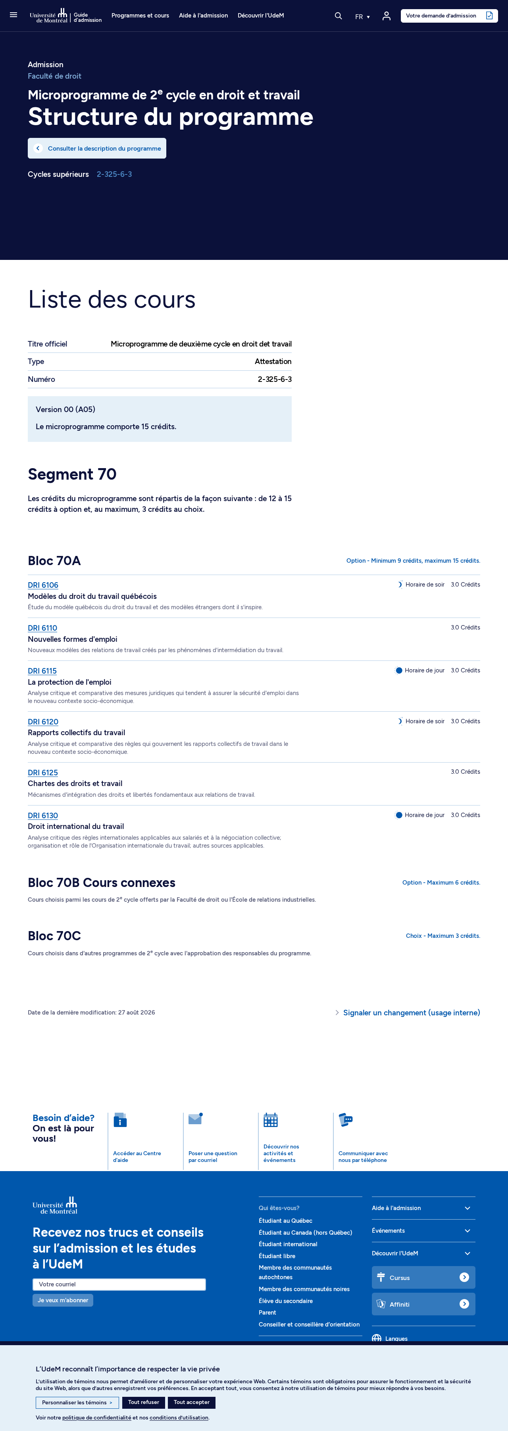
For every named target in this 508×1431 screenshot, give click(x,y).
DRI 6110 (42, 628)
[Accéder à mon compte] (386, 16)
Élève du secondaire (286, 1301)
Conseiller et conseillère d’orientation (309, 1324)
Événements (388, 1231)
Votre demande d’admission (441, 15)
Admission (46, 64)
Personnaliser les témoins (77, 1402)
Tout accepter (192, 1402)
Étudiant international (288, 1244)
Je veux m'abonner (63, 1300)
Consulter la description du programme (104, 148)
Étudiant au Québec (285, 1220)
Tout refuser (143, 1402)
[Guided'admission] (141, 1205)
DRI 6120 (43, 721)
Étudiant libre (277, 1256)
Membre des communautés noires (304, 1289)
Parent (267, 1312)
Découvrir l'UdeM (261, 15)
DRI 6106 (43, 585)
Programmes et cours (140, 15)
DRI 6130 (43, 815)
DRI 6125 (43, 772)
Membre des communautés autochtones (295, 1272)
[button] (13, 15)
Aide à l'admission (203, 15)
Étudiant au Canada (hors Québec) (305, 1232)
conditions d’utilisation (179, 1417)
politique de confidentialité (96, 1417)
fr (360, 17)
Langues (396, 1338)
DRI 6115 (42, 671)
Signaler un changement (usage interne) (411, 1012)
